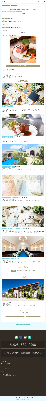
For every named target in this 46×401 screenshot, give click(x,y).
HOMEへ (23, 328)
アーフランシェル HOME (6, 5)
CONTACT (41, 2)
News (24, 397)
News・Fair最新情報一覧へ (23, 324)
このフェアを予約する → (23, 65)
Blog (20, 397)
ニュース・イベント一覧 (14, 5)
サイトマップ (15, 397)
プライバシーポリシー (30, 397)
